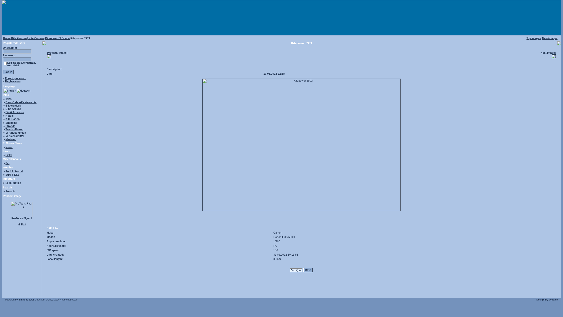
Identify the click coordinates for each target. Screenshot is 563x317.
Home (7, 38)
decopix (553, 299)
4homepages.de (68, 299)
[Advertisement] (301, 56)
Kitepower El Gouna (57, 38)
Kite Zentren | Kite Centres (27, 38)
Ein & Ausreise (14, 112)
